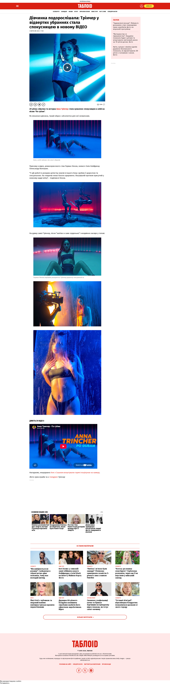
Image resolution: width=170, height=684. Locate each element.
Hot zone (102, 11)
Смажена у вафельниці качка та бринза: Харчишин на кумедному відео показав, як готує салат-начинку (98, 604)
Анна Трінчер (62, 109)
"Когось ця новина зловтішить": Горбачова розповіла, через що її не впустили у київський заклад (126, 573)
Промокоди (106, 664)
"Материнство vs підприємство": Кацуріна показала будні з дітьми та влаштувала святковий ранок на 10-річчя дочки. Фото (125, 38)
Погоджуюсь (4, 683)
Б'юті (76, 11)
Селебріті (56, 11)
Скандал (64, 11)
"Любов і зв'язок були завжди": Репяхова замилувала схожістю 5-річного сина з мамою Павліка (98, 573)
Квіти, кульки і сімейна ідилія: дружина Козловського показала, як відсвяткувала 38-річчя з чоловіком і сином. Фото (125, 51)
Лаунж (116, 20)
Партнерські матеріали (92, 664)
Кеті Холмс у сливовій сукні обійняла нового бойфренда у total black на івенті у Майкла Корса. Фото (70, 573)
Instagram (53, 477)
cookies (18, 681)
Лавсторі (94, 11)
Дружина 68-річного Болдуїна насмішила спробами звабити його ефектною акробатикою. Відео (70, 604)
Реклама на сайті (65, 664)
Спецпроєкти (112, 11)
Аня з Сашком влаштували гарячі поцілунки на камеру (75, 472)
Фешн (71, 11)
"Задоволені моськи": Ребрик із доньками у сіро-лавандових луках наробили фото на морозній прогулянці (125, 26)
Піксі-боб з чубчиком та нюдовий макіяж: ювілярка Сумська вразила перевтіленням (42, 603)
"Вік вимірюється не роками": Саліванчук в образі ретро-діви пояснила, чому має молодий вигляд (40, 573)
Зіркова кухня (84, 11)
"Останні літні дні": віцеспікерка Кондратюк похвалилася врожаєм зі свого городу (126, 603)
